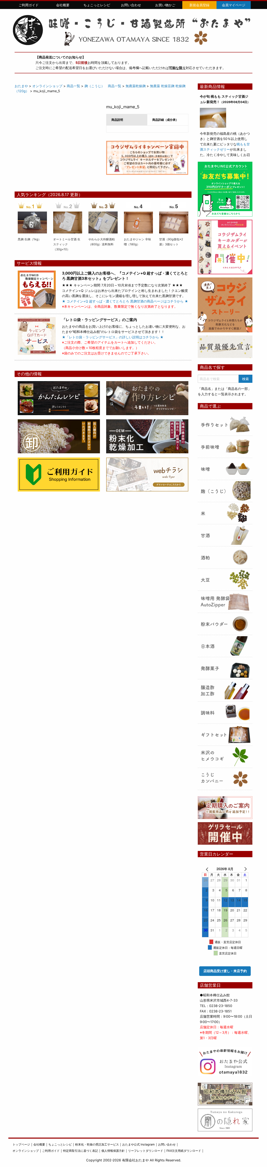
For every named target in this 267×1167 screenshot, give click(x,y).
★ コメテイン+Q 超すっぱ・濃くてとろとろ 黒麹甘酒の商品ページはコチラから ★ (125, 301)
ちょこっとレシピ (96, 5)
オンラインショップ (47, 86)
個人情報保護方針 (113, 1150)
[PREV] (208, 868)
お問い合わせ (131, 5)
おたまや (21, 86)
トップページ (21, 1144)
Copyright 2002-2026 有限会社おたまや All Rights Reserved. (133, 1160)
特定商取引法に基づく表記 (80, 1150)
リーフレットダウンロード (145, 1150)
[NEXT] (242, 868)
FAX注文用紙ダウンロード (183, 1150)
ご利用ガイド (29, 5)
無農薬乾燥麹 (136, 86)
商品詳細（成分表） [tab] (165, 119)
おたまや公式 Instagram (138, 1144)
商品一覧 (73, 86)
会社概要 (62, 5)
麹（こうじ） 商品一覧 (102, 86)
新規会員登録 (199, 5)
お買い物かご (165, 5)
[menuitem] (28, 5)
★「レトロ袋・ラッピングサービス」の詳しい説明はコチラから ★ (113, 337)
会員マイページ (233, 5)
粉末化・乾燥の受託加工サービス (97, 1144)
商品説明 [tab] (117, 119)
